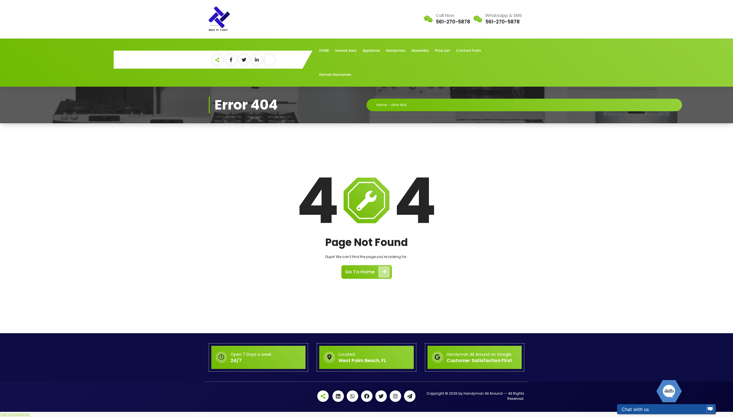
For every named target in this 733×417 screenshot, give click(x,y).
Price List (442, 50)
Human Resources (335, 74)
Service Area (345, 50)
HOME (324, 50)
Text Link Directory (15, 414)
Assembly (420, 50)
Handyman (395, 50)
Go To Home (360, 272)
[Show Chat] (710, 409)
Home (382, 104)
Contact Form (468, 50)
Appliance (371, 50)
